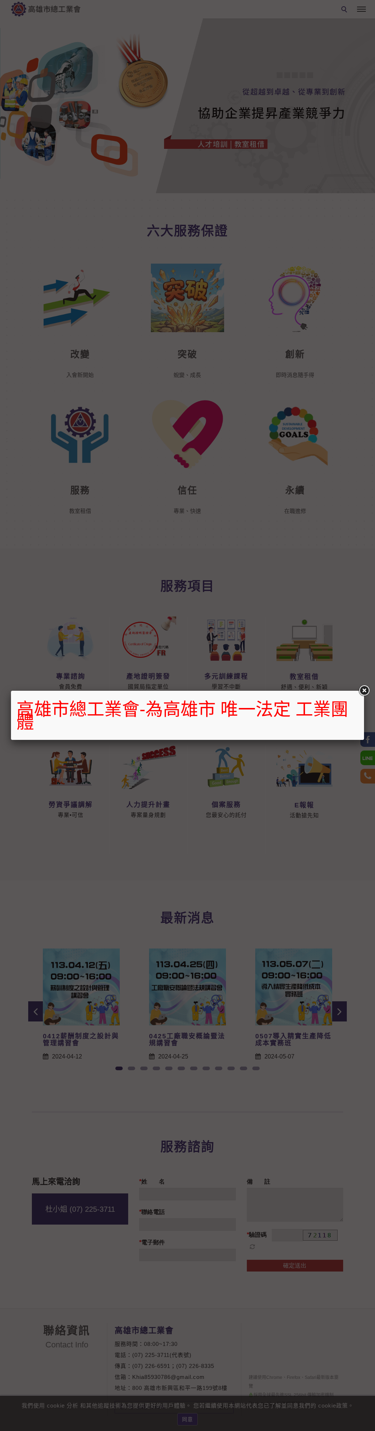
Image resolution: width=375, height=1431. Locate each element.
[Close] (364, 690)
